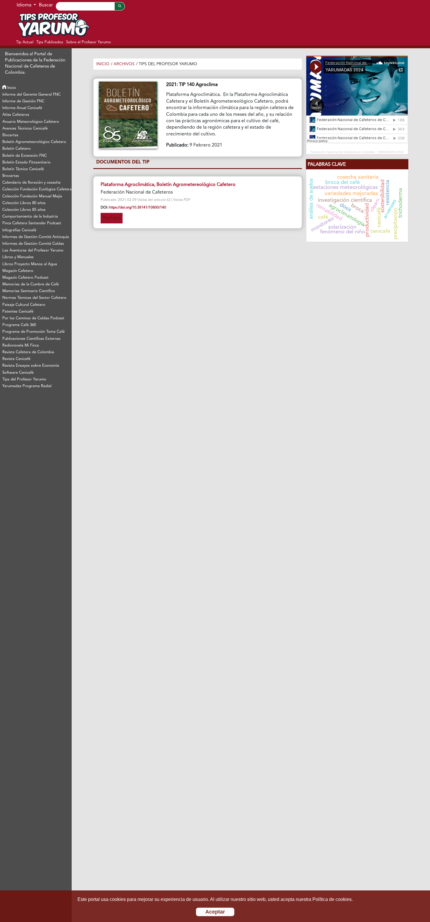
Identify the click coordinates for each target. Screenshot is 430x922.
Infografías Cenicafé (19, 230)
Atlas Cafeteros (15, 115)
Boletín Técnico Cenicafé (23, 169)
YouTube (111, 218)
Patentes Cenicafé (17, 311)
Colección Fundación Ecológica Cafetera (36, 189)
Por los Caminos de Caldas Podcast (33, 318)
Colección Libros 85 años (24, 210)
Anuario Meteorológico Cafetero (30, 122)
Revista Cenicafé (16, 359)
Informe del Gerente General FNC (31, 94)
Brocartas (10, 176)
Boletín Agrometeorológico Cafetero (34, 142)
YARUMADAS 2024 (390, 152)
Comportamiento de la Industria (30, 216)
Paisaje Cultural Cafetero (23, 305)
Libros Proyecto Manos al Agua (29, 264)
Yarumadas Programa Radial (26, 386)
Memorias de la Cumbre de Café (30, 284)
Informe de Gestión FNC (23, 101)
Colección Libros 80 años (24, 203)
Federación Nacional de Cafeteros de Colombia (343, 152)
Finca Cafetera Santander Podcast (31, 223)
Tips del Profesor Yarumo (24, 379)
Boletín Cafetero (16, 149)
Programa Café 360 (19, 325)
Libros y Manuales (18, 257)
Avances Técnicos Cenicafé (25, 128)
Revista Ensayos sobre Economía (30, 366)
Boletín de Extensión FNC (24, 156)
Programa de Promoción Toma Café (33, 332)
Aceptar (215, 912)
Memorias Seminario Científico (28, 291)
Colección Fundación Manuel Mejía (32, 196)
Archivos (124, 64)
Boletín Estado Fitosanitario (26, 162)
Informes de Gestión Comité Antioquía (35, 237)
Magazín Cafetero (17, 271)
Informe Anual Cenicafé (22, 108)
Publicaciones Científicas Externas (31, 339)
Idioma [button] (24, 5)
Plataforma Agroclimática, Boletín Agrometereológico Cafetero (168, 184)
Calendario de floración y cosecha (31, 183)
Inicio (11, 88)
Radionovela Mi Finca (20, 345)
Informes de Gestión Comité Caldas (33, 244)
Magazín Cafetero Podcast (25, 278)
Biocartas (10, 135)
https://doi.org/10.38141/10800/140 (137, 207)
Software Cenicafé (18, 373)
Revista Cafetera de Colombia (28, 352)
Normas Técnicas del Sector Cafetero (34, 298)
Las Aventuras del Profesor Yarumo (32, 250)
